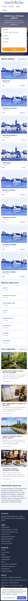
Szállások (11, 6)
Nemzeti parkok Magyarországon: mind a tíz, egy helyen (13, 371)
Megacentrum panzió (9, 217)
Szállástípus (5, 35)
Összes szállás (5, 552)
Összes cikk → (23, 349)
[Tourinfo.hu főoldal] (14, 2)
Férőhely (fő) (5, 42)
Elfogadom (22, 597)
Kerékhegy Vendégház (9, 244)
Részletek (14, 594)
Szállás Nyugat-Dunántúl (8, 536)
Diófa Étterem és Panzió (9, 108)
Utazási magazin (6, 557)
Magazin (4, 10)
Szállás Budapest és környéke (9, 529)
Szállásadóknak (5, 559)
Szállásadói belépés (6, 571)
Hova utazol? (5, 29)
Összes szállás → (22, 59)
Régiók (18, 6)
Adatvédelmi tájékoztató (8, 566)
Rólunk (3, 561)
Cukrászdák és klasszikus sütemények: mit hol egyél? (10, 469)
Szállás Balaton (5, 527)
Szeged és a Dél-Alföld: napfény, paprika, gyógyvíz (12, 437)
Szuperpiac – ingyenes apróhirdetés (11, 577)
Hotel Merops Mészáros (9, 135)
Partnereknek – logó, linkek (9, 564)
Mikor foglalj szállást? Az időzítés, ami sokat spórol (14, 404)
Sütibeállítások (5, 569)
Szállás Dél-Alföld (6, 541)
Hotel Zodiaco (6, 163)
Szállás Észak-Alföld (6, 543)
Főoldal (4, 6)
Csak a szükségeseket (9, 597)
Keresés (14, 49)
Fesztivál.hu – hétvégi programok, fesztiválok (14, 580)
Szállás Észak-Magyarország (9, 532)
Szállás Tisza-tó (5, 534)
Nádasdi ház (6, 81)
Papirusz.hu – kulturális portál (9, 582)
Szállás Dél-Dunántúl (7, 539)
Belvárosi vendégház (8, 190)
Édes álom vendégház (9, 272)
